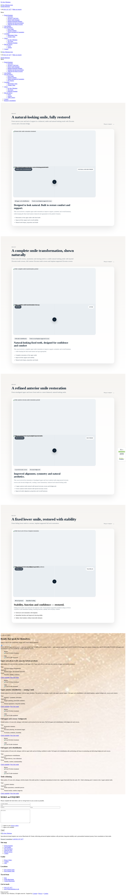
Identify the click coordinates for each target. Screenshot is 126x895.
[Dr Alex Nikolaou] (6, 833)
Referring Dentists (12, 43)
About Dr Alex (8, 850)
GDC (5, 863)
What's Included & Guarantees (16, 32)
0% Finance (11, 80)
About (6, 38)
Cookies (6, 861)
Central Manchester (9, 881)
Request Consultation (10, 100)
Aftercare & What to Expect (15, 24)
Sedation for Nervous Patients (16, 23)
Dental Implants (8, 15)
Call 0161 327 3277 (18, 839)
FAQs (9, 46)
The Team (10, 41)
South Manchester (9, 879)
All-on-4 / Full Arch (13, 18)
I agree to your (10, 825)
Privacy (40, 893)
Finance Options (12, 30)
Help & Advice (8, 44)
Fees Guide (11, 29)
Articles (10, 47)
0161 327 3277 (7, 9)
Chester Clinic (11, 36)
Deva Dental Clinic (9, 869)
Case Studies (7, 26)
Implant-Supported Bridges (15, 21)
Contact (6, 49)
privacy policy (15, 825)
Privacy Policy (8, 860)
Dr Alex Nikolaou (5, 2)
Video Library (11, 97)
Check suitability (5, 677)
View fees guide (14, 677)
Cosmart (35, 893)
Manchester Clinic (12, 35)
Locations (6, 33)
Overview (10, 16)
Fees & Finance (8, 27)
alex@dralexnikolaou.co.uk (11, 889)
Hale (5, 878)
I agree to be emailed (8, 827)
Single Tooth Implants (13, 20)
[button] (63, 12)
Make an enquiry (17, 9)
